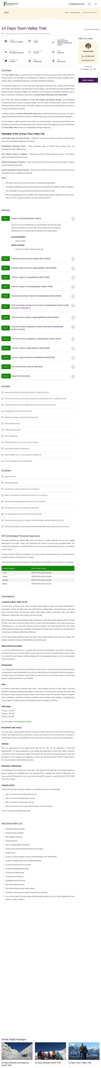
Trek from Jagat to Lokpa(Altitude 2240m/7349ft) (26, 277)
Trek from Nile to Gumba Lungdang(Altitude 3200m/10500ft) (31, 317)
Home (66, 12)
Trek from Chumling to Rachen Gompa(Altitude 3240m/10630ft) (32, 296)
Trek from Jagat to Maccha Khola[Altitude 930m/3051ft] (29, 357)
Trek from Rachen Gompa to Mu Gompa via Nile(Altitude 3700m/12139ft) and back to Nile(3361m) (36, 306)
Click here (53, 700)
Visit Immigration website (22, 721)
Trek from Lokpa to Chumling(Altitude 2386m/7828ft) (28, 287)
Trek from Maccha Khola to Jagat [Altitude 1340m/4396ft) (30, 268)
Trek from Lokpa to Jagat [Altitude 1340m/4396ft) (27, 348)
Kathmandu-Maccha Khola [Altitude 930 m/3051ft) (27, 259)
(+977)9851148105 (89, 56)
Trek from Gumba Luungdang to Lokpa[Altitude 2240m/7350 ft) (32, 339)
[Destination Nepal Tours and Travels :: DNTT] (11, 3)
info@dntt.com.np (89, 60)
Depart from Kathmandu (17, 376)
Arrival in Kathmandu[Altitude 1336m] (22, 218)
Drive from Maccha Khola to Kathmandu (23, 367)
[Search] (89, 4)
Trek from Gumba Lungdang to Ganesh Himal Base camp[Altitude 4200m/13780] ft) (33, 328)
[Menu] (95, 4)
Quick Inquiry (88, 80)
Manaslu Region (75, 12)
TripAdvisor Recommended (15, 829)
